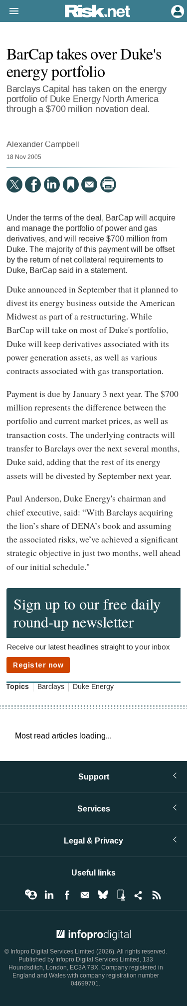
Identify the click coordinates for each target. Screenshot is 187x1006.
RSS (157, 895)
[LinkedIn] (52, 184)
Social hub (139, 895)
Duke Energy (93, 687)
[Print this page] (108, 184)
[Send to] (89, 184)
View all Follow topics (31, 895)
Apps (121, 895)
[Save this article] (71, 184)
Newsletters (85, 895)
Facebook (67, 895)
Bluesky (103, 895)
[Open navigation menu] (9, 11)
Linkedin (49, 895)
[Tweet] (14, 184)
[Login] (177, 11)
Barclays (50, 687)
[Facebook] (33, 184)
